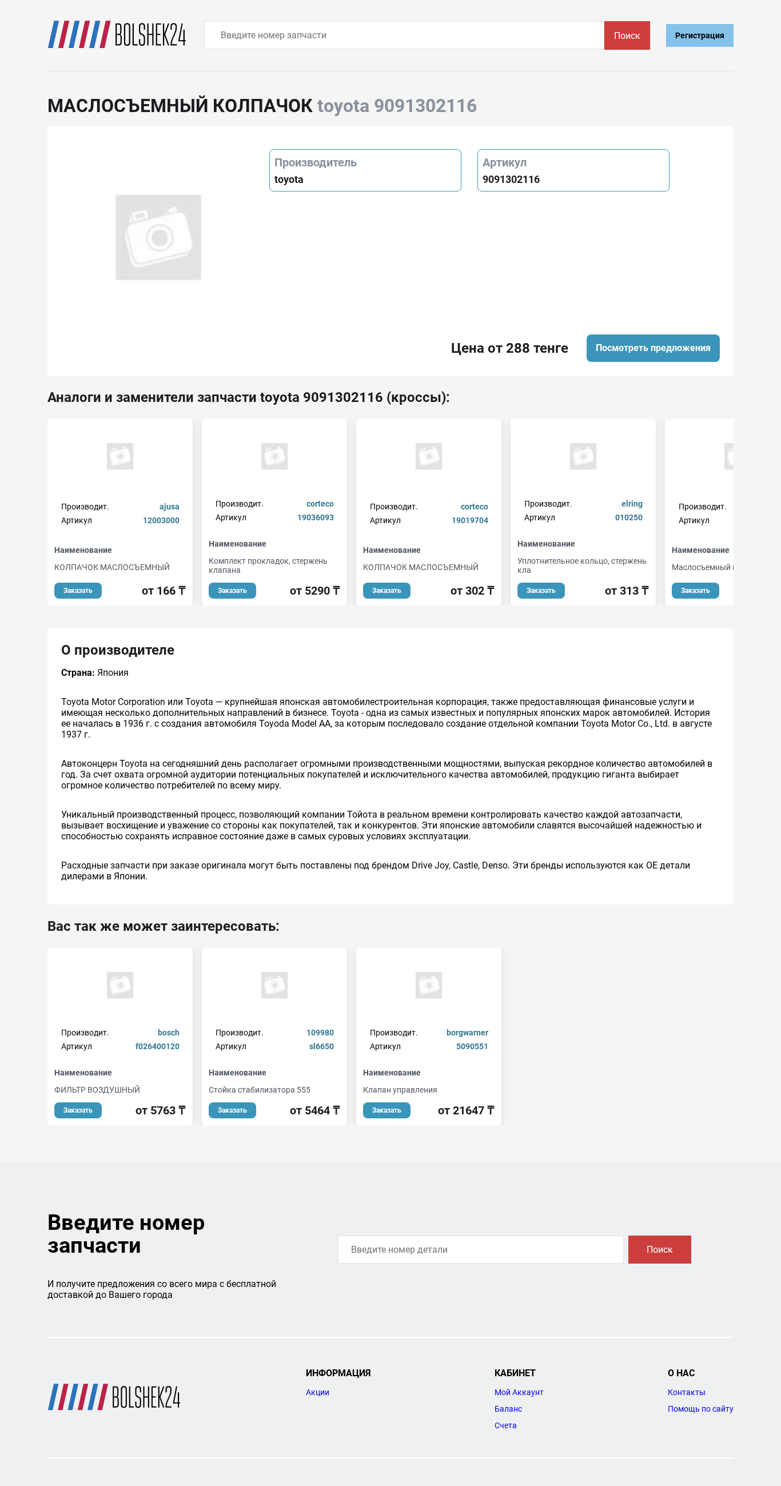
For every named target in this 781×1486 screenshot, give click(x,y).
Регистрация (699, 35)
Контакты (687, 1392)
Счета (506, 1425)
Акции (317, 1392)
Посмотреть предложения (653, 347)
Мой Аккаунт (519, 1392)
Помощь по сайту (701, 1408)
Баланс (508, 1408)
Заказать (78, 591)
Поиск (627, 35)
